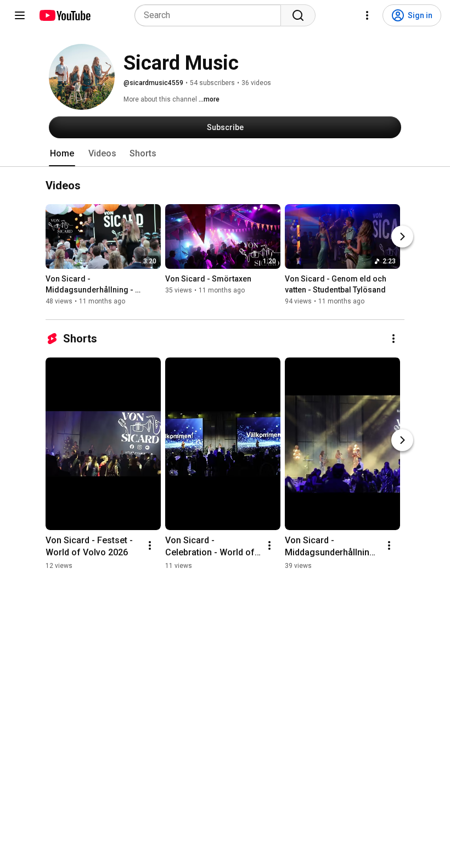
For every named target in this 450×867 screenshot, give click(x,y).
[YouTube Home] (64, 15)
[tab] (62, 153)
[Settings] (367, 15)
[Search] (298, 15)
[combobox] (211, 15)
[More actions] (393, 339)
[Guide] (19, 15)
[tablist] (225, 153)
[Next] (402, 236)
